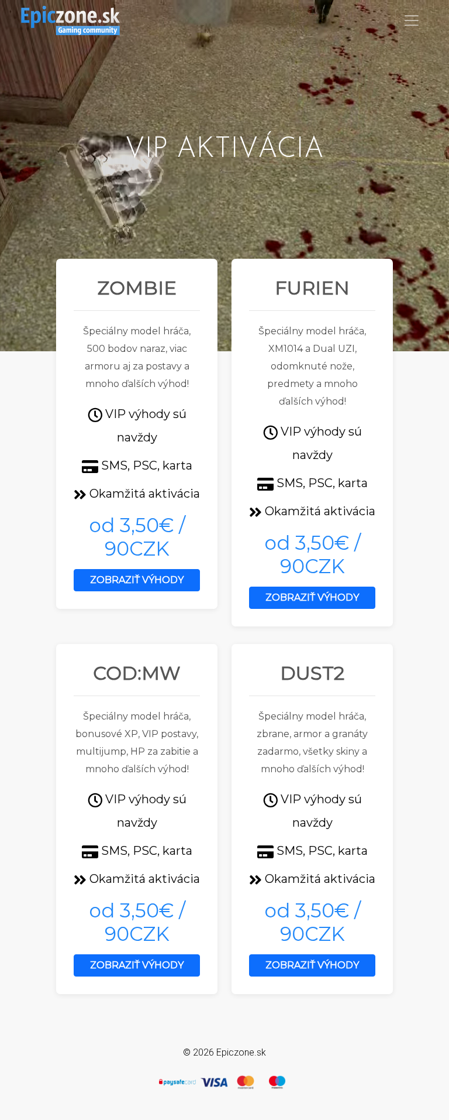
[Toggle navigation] (411, 20)
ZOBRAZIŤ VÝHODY (137, 579)
